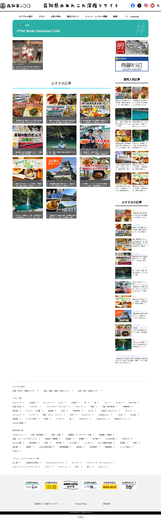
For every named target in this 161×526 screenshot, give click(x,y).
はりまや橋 (18, 443)
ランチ (33, 415)
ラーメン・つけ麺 (34, 411)
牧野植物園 (65, 447)
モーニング (18, 415)
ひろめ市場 (111, 439)
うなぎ (121, 415)
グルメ (42, 16)
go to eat (134, 403)
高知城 (70, 439)
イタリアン (35, 407)
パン (107, 403)
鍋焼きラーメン (122, 419)
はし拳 (17, 463)
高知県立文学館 (33, 463)
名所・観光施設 (38, 435)
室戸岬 (60, 443)
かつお (120, 403)
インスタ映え (126, 447)
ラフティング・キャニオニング (101, 463)
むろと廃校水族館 (106, 443)
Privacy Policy (84, 504)
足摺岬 (83, 439)
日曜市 (30, 447)
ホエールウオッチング (56, 463)
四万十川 (127, 439)
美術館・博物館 (53, 439)
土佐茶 (75, 403)
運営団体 (109, 504)
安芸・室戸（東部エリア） (90, 391)
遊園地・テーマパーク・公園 (81, 435)
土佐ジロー (85, 419)
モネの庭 (74, 443)
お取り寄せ (56, 16)
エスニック (18, 403)
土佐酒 (33, 403)
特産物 (17, 419)
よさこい (104, 467)
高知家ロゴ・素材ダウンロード (49, 504)
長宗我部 (95, 447)
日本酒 (17, 411)
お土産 (135, 415)
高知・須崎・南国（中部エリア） (58, 391)
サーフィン (64, 467)
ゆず (73, 415)
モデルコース (19, 435)
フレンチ (48, 403)
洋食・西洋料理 (109, 407)
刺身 (48, 419)
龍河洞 (80, 447)
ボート (49, 467)
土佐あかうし (105, 415)
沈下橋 (96, 439)
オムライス (87, 415)
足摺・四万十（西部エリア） (25, 391)
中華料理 (127, 407)
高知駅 (124, 443)
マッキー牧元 (32, 419)
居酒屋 (52, 411)
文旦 (64, 411)
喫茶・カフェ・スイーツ (54, 415)
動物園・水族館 (107, 435)
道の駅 (17, 447)
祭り (90, 467)
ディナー (130, 411)
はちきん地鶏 (19, 423)
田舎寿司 (78, 411)
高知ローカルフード (110, 411)
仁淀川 (17, 451)
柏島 (136, 443)
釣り (78, 467)
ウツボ (60, 419)
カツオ (92, 411)
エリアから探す (26, 16)
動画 (115, 16)
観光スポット (73, 16)
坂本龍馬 (34, 443)
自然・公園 (57, 435)
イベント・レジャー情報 (96, 16)
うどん (62, 403)
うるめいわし (103, 419)
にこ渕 (89, 443)
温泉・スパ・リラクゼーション (26, 439)
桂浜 (48, 443)
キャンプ (77, 463)
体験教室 (110, 447)
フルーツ (80, 407)
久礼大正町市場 (46, 447)
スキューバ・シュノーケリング (26, 467)
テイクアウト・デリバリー (58, 407)
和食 (94, 407)
